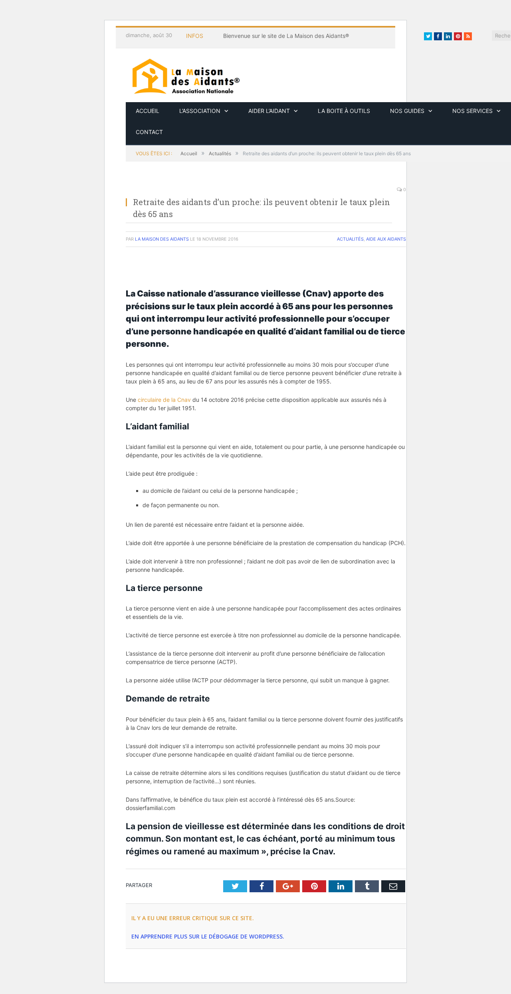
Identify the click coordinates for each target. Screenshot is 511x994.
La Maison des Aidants (162, 239)
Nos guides (407, 110)
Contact (149, 131)
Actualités (350, 239)
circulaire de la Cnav (164, 399)
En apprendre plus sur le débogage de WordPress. (207, 936)
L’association (199, 110)
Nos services (472, 110)
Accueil (147, 110)
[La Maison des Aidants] (186, 75)
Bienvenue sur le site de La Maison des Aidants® (286, 35)
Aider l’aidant (269, 110)
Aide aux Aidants (386, 239)
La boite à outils (344, 110)
